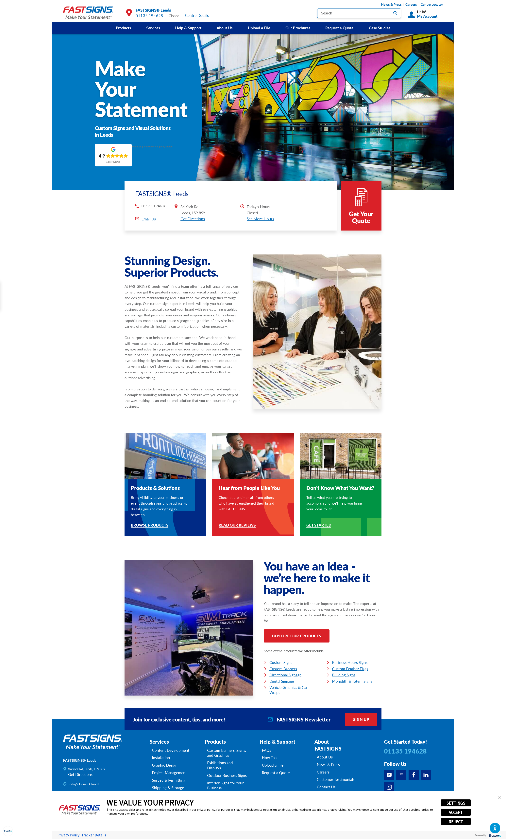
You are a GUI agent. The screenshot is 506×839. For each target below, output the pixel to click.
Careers (411, 4)
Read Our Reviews (237, 525)
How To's (269, 757)
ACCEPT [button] (456, 812)
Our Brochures (297, 27)
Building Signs (343, 675)
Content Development (170, 750)
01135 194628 (149, 15)
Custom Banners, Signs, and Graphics (226, 753)
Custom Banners (283, 668)
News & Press (391, 4)
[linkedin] (426, 775)
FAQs (266, 750)
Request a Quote (339, 27)
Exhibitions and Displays (220, 765)
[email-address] (401, 775)
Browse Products (149, 525)
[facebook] (414, 775)
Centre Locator (432, 4)
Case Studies (379, 27)
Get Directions (192, 218)
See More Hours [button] (260, 218)
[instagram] (389, 787)
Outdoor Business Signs (227, 775)
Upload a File (259, 27)
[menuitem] (123, 28)
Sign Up (361, 719)
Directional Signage (285, 675)
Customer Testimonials (335, 779)
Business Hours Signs (349, 662)
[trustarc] (494, 835)
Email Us (149, 219)
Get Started (318, 525)
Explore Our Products (297, 636)
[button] (495, 828)
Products (123, 27)
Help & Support (188, 27)
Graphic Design (164, 765)
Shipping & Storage (168, 787)
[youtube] (389, 775)
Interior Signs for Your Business (225, 785)
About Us (224, 27)
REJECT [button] (456, 821)
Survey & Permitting (168, 780)
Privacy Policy (68, 835)
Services (153, 27)
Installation (161, 757)
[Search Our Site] (395, 13)
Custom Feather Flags (350, 668)
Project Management (169, 772)
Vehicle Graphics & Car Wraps (288, 689)
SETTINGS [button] (456, 803)
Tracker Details (93, 835)
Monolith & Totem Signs (352, 681)
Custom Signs (280, 662)
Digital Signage (281, 681)
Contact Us (326, 787)
